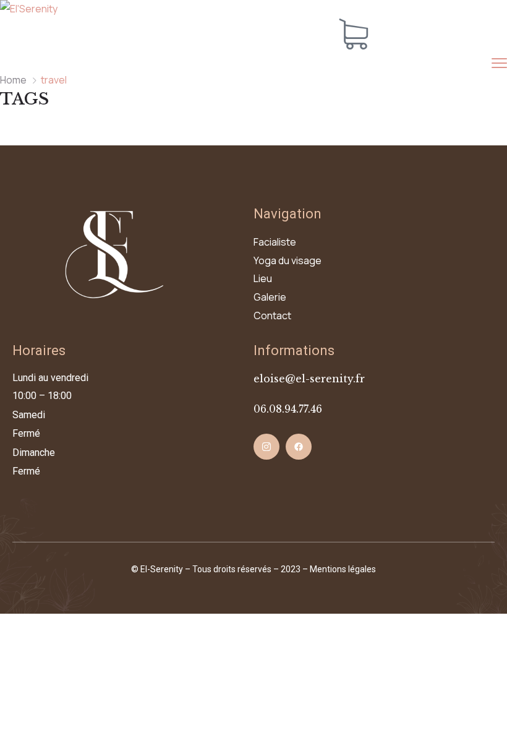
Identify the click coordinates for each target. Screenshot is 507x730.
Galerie (270, 297)
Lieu (263, 278)
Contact (272, 315)
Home (13, 80)
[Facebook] (299, 447)
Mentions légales (343, 569)
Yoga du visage (288, 260)
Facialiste (275, 242)
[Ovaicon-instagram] (266, 447)
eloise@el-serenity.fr (309, 378)
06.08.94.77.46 (288, 409)
